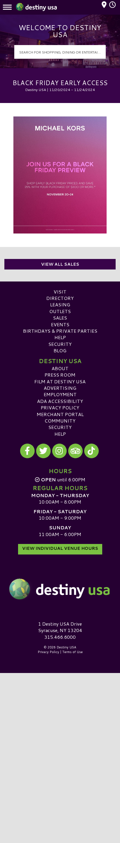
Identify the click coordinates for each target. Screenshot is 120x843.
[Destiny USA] (60, 589)
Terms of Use (72, 652)
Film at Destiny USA (60, 381)
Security (60, 344)
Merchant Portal (60, 414)
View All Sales (60, 264)
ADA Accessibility (60, 401)
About (60, 368)
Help (60, 337)
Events (60, 324)
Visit (60, 291)
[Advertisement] (60, 736)
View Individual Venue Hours (60, 548)
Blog (60, 350)
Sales (60, 317)
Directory (60, 298)
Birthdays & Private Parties (60, 330)
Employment (60, 394)
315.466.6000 (60, 637)
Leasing (60, 304)
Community (60, 420)
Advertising (60, 387)
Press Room (60, 374)
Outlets (60, 311)
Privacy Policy (60, 407)
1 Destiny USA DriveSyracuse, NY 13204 (60, 626)
